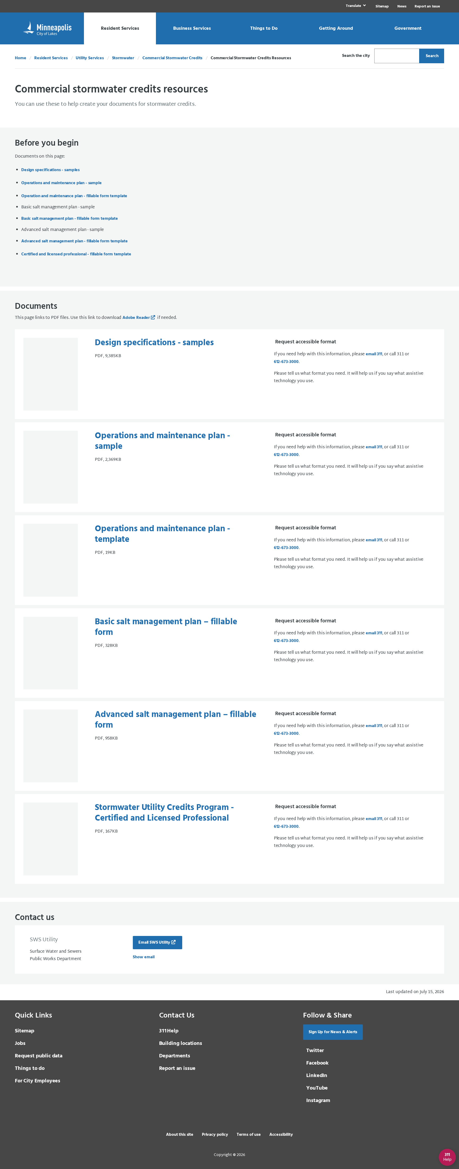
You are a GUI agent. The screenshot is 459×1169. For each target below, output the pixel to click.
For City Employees (37, 1081)
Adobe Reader (136, 317)
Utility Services (90, 58)
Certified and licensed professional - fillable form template (76, 254)
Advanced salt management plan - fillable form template (74, 241)
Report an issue (177, 1068)
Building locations (180, 1043)
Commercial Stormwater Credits (172, 58)
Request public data (38, 1056)
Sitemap (382, 6)
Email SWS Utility (154, 942)
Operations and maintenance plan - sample (61, 183)
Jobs (20, 1043)
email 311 (374, 354)
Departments (174, 1056)
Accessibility (281, 1134)
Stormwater (123, 58)
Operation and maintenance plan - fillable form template (74, 196)
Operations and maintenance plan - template (162, 534)
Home (20, 58)
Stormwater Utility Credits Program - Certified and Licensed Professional (164, 813)
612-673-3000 (286, 361)
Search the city (356, 55)
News (401, 6)
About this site (179, 1134)
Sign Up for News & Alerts (333, 1032)
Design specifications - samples (50, 170)
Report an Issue (427, 6)
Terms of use (249, 1134)
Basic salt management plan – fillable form (166, 627)
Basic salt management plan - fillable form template (69, 218)
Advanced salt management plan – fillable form (175, 720)
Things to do (30, 1068)
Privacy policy (215, 1134)
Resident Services (50, 58)
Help (168, 1031)
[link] (355, 6)
